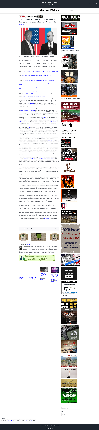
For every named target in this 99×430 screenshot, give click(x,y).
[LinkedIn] (51, 228)
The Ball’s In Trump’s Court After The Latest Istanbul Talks (34, 96)
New (39, 137)
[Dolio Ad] (39, 233)
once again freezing (36, 204)
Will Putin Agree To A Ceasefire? (30, 69)
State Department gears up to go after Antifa (33, 277)
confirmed (44, 207)
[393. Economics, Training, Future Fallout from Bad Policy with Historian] (55, 267)
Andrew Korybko (22, 24)
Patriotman (21, 222)
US (37, 137)
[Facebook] (46, 228)
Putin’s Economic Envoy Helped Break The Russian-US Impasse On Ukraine (36, 75)
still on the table (31, 103)
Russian (34, 137)
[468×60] (31, 15)
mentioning (52, 204)
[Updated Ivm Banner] (37, 255)
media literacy (47, 218)
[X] (48, 228)
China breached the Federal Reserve (22, 277)
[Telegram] (57, 228)
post (21, 62)
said (29, 127)
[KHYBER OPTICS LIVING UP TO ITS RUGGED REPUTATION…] (44, 267)
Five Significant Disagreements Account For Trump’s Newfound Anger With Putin (38, 80)
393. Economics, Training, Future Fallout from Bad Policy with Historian (54, 277)
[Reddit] (50, 228)
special (49, 140)
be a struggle (53, 121)
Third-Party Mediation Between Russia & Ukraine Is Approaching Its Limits (37, 93)
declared (43, 117)
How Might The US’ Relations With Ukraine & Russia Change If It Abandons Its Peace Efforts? (40, 78)
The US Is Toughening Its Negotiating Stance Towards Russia (34, 91)
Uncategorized (38, 222)
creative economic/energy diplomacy (27, 110)
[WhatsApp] (53, 228)
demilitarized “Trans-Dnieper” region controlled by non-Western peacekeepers (39, 158)
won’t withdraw (21, 121)
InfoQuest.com (56, 425)
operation (53, 140)
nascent (31, 137)
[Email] (55, 228)
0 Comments (22, 280)
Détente (41, 137)
